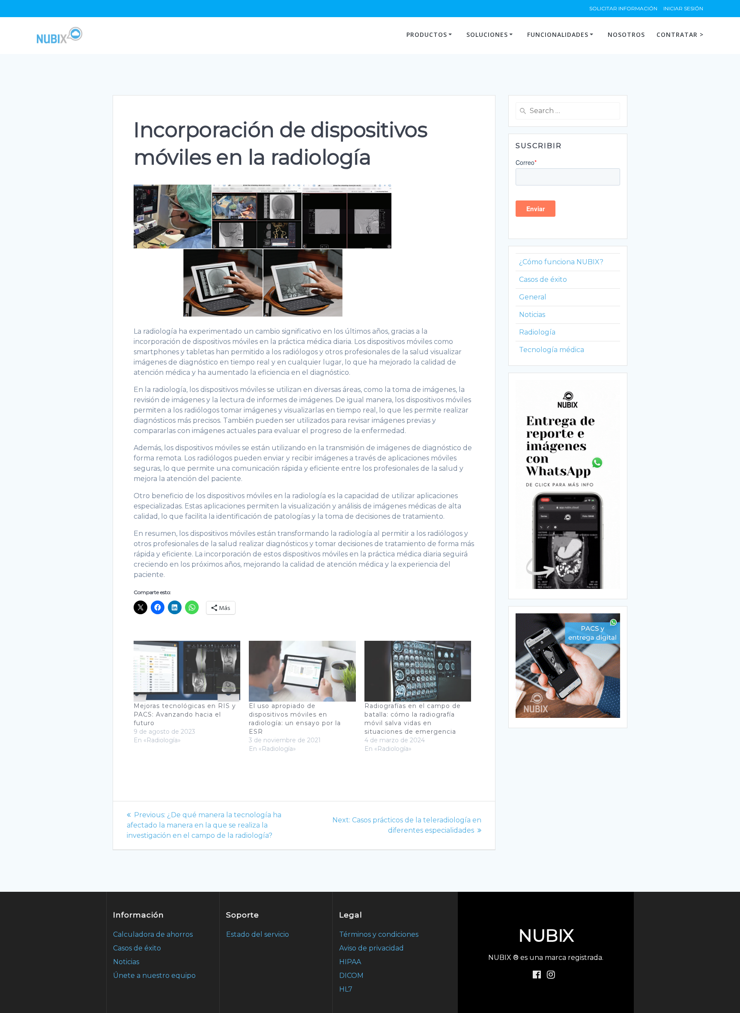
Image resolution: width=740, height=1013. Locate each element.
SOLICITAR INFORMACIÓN (623, 8)
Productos (426, 34)
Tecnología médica (551, 350)
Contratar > (680, 34)
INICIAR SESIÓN (683, 8)
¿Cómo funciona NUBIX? (561, 262)
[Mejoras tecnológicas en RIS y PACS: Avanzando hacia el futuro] (187, 671)
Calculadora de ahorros (153, 934)
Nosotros (626, 34)
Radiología (537, 332)
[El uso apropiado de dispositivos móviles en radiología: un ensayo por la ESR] (302, 671)
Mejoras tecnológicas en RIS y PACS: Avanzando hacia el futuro (185, 714)
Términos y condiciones (378, 934)
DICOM (351, 975)
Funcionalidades (557, 34)
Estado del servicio (257, 934)
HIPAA (350, 962)
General (532, 297)
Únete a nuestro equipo (154, 975)
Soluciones (487, 34)
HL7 (345, 989)
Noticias (532, 315)
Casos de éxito (543, 279)
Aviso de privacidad (371, 948)
